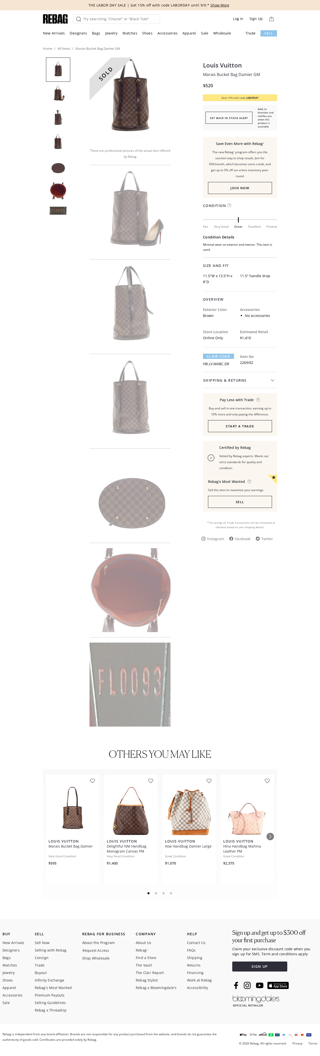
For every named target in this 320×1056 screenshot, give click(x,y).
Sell (268, 33)
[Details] (258, 400)
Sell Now (42, 942)
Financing (195, 972)
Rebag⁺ (142, 950)
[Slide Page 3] (163, 893)
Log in (238, 18)
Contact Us (196, 942)
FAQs (191, 950)
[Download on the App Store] (278, 985)
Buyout (41, 972)
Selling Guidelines (50, 1002)
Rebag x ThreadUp (50, 1010)
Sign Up (256, 18)
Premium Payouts (50, 995)
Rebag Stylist (147, 980)
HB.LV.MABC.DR (216, 363)
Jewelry (111, 33)
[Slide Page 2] (156, 893)
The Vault (144, 965)
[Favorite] (93, 781)
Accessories (168, 33)
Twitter (267, 538)
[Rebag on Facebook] (236, 985)
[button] (130, 99)
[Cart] (271, 18)
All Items (64, 48)
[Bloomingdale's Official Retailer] (256, 1000)
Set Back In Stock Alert (229, 118)
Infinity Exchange (49, 980)
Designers (78, 33)
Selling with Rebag (51, 950)
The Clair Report (150, 972)
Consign (41, 957)
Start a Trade (240, 426)
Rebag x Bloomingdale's (156, 987)
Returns (193, 965)
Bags (96, 33)
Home (47, 48)
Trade (251, 33)
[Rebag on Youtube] (260, 985)
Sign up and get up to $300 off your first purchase (269, 936)
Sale (204, 33)
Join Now (239, 188)
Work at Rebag (199, 980)
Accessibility (197, 987)
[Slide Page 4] (171, 893)
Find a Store (146, 957)
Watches (129, 33)
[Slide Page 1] (148, 893)
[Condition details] (229, 205)
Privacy (297, 1043)
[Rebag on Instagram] (247, 985)
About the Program (98, 942)
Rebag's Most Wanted (53, 987)
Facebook (242, 538)
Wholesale (222, 33)
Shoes (147, 33)
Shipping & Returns (225, 380)
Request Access (95, 950)
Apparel (189, 33)
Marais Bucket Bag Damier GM (231, 74)
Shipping (194, 957)
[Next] (270, 836)
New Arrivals (54, 33)
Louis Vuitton (222, 65)
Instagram (215, 538)
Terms (313, 1043)
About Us (144, 942)
